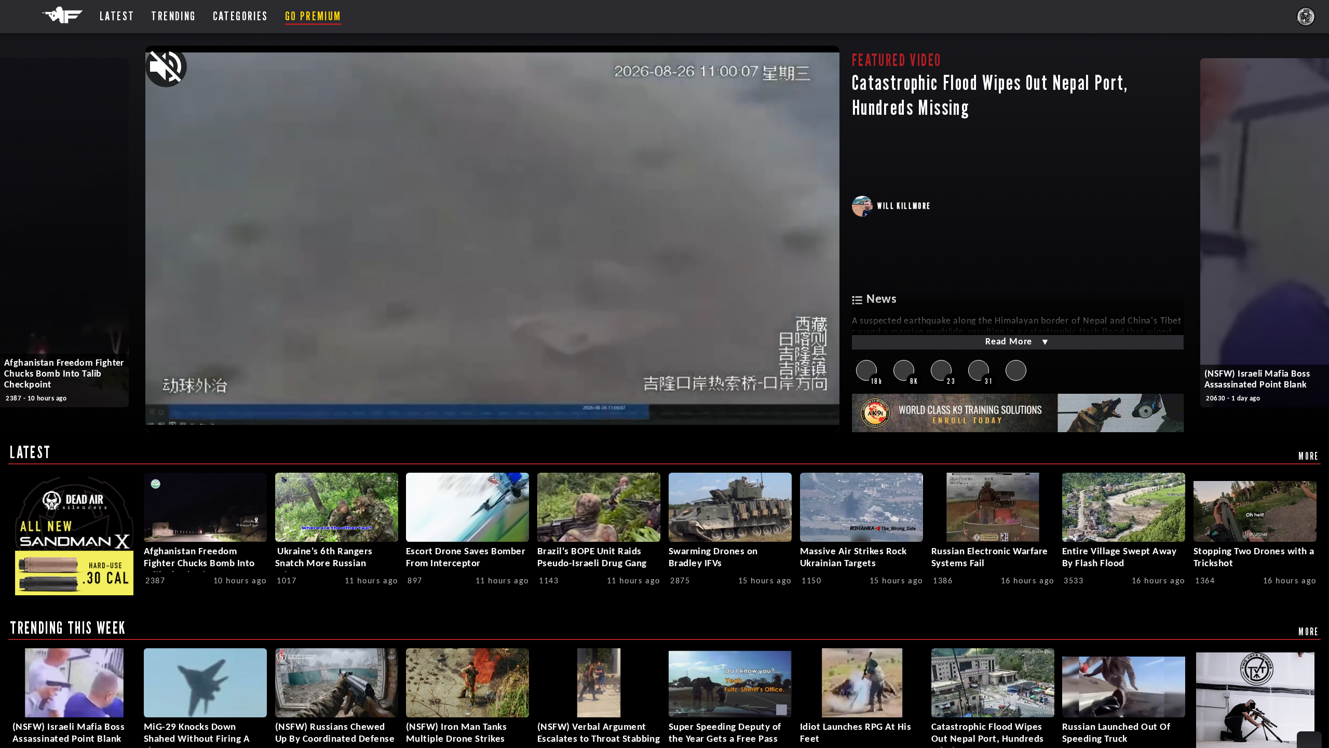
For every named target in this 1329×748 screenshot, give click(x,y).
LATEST (30, 452)
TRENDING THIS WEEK (68, 627)
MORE (1308, 456)
